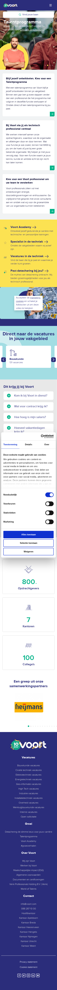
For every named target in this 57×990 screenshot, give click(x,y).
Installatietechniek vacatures (29, 798)
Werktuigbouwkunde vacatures (28, 807)
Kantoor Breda (28, 922)
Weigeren (28, 551)
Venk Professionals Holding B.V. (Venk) (28, 884)
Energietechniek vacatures (28, 779)
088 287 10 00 (28, 908)
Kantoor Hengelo (28, 932)
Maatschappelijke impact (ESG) (28, 870)
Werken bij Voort (28, 865)
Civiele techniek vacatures (28, 770)
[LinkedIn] (33, 975)
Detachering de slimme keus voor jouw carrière (28, 832)
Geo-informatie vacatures (28, 784)
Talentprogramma (28, 836)
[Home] (9, 5)
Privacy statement (28, 962)
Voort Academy (28, 841)
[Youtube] (38, 975)
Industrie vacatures (28, 793)
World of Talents (28, 889)
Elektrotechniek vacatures (28, 774)
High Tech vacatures (28, 788)
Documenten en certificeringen (28, 879)
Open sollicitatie (28, 816)
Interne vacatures (28, 812)
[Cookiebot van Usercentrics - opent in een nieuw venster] (41, 436)
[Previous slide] (3, 359)
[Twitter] (24, 975)
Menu (50, 5)
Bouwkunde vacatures (28, 765)
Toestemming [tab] (10, 444)
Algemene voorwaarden (28, 875)
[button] (45, 65)
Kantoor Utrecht (28, 941)
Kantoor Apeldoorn (28, 918)
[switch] (49, 503)
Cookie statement (28, 967)
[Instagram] (28, 975)
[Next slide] (53, 359)
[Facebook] (19, 975)
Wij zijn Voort (28, 861)
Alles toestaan (28, 534)
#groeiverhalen (28, 845)
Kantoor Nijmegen (29, 936)
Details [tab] (28, 444)
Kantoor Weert (28, 946)
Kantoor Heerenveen (28, 927)
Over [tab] (46, 444)
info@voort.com (28, 904)
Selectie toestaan (28, 543)
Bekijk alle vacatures (20, 29)
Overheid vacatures (28, 802)
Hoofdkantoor (28, 913)
